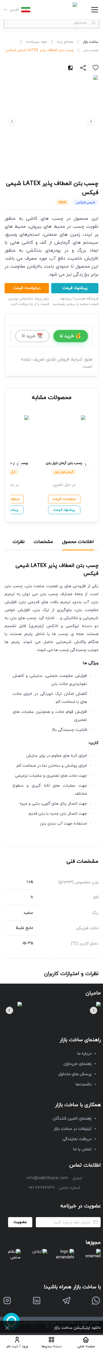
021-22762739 (41, 1188)
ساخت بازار (90, 42)
